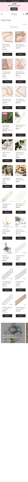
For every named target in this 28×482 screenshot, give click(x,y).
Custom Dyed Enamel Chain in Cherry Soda (6, 127)
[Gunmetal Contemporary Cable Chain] (7, 248)
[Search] (24, 14)
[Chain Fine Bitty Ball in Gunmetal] (7, 299)
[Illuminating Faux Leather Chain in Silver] (20, 144)
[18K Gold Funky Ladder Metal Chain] (20, 36)
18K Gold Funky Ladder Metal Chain (20, 45)
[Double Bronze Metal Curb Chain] (20, 170)
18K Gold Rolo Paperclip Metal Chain (6, 46)
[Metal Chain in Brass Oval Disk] (7, 222)
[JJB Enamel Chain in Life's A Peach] (20, 117)
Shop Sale (14, 8)
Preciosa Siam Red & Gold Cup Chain (20, 308)
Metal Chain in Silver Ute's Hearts (20, 230)
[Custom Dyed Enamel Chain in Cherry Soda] (7, 117)
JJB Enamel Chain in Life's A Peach (20, 126)
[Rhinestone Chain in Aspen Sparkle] (20, 196)
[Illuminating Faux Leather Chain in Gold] (7, 170)
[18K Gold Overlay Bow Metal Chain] (7, 91)
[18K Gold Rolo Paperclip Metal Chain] (7, 36)
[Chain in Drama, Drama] (7, 144)
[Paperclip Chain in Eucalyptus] (7, 196)
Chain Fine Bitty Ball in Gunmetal (7, 308)
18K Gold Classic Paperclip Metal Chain (6, 73)
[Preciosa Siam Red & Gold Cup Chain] (20, 299)
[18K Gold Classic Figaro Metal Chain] (20, 64)
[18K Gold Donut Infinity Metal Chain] (20, 91)
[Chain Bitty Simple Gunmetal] (20, 248)
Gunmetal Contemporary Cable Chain (5, 257)
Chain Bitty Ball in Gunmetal (20, 282)
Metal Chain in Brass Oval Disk (6, 230)
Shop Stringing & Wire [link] (8, 340)
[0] (26, 14)
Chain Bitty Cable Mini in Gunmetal (6, 282)
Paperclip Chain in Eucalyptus (6, 204)
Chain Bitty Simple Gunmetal (20, 256)
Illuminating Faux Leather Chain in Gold (6, 180)
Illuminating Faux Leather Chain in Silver (20, 154)
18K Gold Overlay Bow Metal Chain (6, 100)
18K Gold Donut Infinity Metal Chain (20, 100)
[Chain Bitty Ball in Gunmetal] (20, 273)
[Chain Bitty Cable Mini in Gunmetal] (7, 273)
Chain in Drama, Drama (6, 153)
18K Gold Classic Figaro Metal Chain (20, 72)
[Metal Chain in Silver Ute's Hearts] (20, 222)
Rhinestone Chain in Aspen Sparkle (20, 204)
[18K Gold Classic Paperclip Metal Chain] (7, 64)
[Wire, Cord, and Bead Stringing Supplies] (13, 333)
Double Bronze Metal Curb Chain (20, 179)
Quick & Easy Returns (14, 1)
